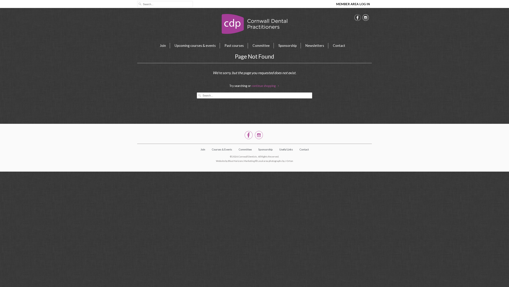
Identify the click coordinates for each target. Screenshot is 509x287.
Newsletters (314, 45)
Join (163, 45)
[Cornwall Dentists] (254, 25)
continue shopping (264, 85)
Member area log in (353, 4)
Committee (261, 45)
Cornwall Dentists (247, 156)
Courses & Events (222, 149)
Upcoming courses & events (195, 45)
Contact (339, 45)
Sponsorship (287, 45)
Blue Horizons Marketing (241, 160)
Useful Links (286, 149)
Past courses (234, 45)
